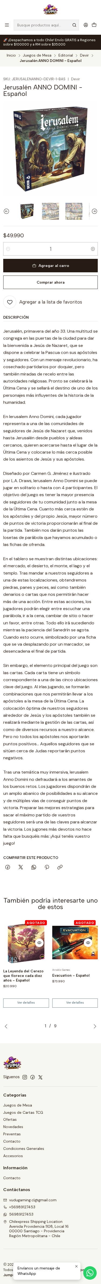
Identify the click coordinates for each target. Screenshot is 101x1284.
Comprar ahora (51, 282)
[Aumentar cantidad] (92, 248)
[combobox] (46, 25)
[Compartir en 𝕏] (20, 867)
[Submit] (74, 25)
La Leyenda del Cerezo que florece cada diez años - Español (23, 975)
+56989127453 (22, 1207)
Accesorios (13, 1155)
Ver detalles (26, 1002)
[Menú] (7, 25)
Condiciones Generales (23, 1148)
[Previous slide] (7, 211)
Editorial (65, 55)
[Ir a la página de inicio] (50, 9)
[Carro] (94, 25)
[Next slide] (94, 211)
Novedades (13, 1126)
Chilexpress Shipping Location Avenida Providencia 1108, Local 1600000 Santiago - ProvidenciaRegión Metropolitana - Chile (39, 1228)
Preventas (12, 1134)
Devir (84, 55)
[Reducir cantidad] (8, 248)
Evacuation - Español (71, 975)
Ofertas (10, 1119)
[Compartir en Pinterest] (46, 867)
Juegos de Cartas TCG (23, 1112)
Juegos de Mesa (37, 55)
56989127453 (21, 1214)
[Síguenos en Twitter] (40, 1077)
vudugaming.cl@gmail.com (33, 1200)
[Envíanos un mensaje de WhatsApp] (90, 1273)
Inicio (11, 55)
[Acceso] (85, 25)
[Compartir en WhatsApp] (33, 867)
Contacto (11, 1141)
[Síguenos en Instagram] (24, 1077)
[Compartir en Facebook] (7, 867)
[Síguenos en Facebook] (32, 1077)
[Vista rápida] (39, 942)
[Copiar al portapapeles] (59, 867)
